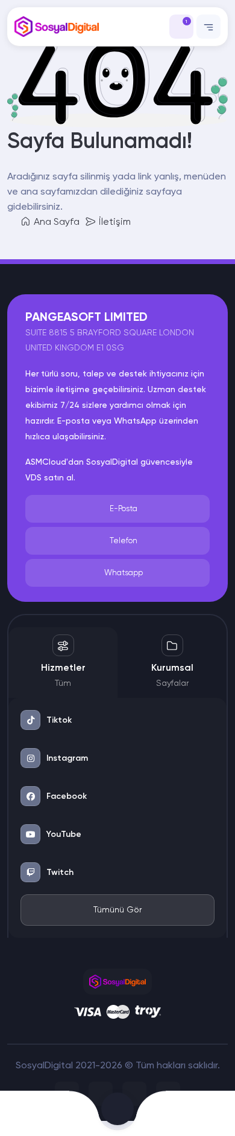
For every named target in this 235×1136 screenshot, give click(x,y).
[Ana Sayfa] (23, 1113)
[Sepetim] (117, 1113)
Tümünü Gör (117, 909)
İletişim (113, 221)
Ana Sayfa (55, 221)
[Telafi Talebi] (69, 1113)
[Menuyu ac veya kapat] (208, 27)
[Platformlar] (166, 1113)
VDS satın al (49, 477)
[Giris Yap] (212, 1113)
